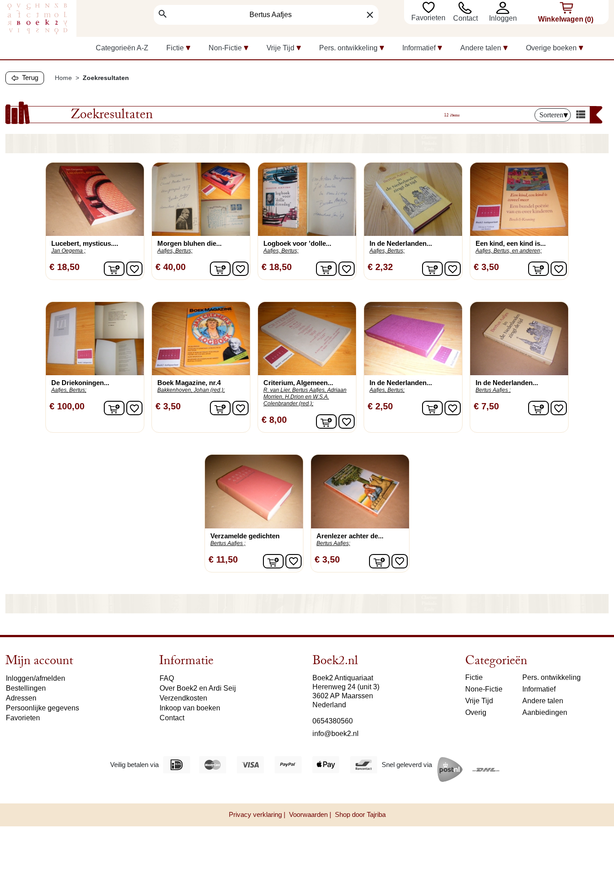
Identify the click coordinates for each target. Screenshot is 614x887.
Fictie (474, 677)
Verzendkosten (183, 698)
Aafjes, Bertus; (174, 251)
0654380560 (332, 721)
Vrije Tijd (479, 701)
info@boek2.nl (335, 733)
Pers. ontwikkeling (551, 677)
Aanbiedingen (544, 712)
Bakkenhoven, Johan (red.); (191, 390)
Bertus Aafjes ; (493, 390)
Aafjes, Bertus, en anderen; (509, 251)
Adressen (21, 698)
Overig (475, 712)
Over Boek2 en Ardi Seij (198, 688)
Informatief (539, 689)
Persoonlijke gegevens (42, 708)
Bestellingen (26, 688)
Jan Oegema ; (68, 251)
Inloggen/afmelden (35, 678)
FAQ (167, 678)
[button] (504, 8)
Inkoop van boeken (190, 708)
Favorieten (429, 18)
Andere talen (542, 701)
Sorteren (551, 115)
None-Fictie (484, 689)
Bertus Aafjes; (333, 543)
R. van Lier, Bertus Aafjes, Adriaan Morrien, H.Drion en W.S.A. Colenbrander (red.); (305, 397)
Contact (465, 18)
